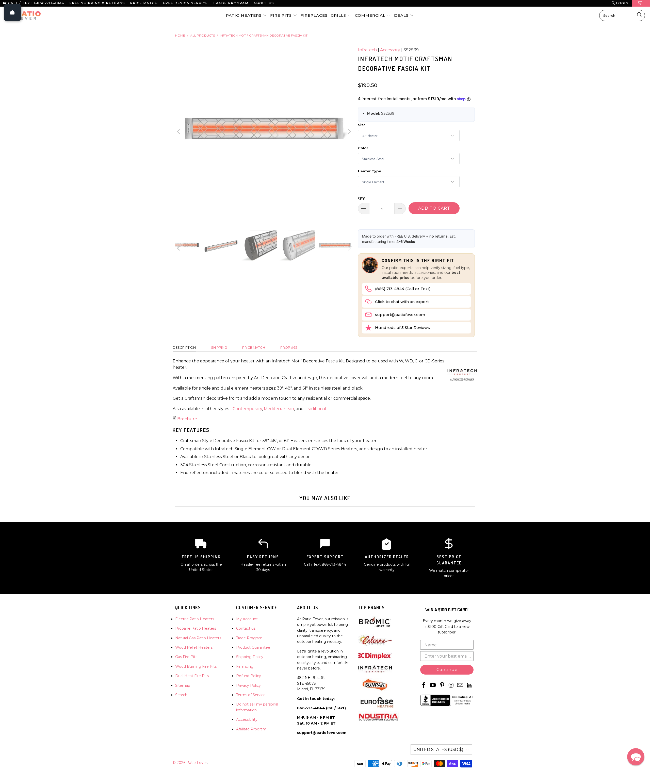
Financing (244, 666)
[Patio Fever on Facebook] (424, 685)
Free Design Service (185, 3)
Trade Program (230, 3)
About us (263, 3)
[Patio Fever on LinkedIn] (469, 685)
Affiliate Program (251, 729)
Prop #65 (288, 347)
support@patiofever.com (400, 314)
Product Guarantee (253, 647)
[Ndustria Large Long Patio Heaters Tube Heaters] (378, 722)
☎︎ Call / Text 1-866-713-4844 (33, 3)
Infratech (367, 49)
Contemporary (247, 408)
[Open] (12, 12)
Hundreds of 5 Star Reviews (402, 327)
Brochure (187, 418)
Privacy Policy (248, 685)
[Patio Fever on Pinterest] (442, 685)
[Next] (349, 132)
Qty (361, 198)
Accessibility (246, 719)
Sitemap (182, 685)
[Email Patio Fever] (460, 685)
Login (622, 3)
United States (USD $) (438, 749)
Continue (447, 669)
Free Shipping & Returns (97, 3)
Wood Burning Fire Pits (196, 666)
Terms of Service (251, 695)
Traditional (315, 408)
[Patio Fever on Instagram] (451, 685)
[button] (246, 15)
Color (363, 148)
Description (184, 347)
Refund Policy (248, 676)
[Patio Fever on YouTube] (433, 685)
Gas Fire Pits (186, 657)
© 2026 (179, 762)
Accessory (390, 49)
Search (181, 695)
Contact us (245, 628)
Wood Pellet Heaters (194, 647)
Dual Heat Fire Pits (192, 676)
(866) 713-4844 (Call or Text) (403, 288)
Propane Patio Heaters (195, 628)
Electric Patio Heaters (194, 619)
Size (362, 125)
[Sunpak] (375, 690)
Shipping (219, 347)
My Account (247, 619)
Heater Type (369, 171)
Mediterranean (279, 408)
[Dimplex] (375, 658)
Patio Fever (196, 762)
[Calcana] (375, 645)
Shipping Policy (249, 657)
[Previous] (179, 132)
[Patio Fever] (23, 15)
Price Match (144, 3)
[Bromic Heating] (375, 627)
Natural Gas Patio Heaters (198, 638)
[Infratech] (375, 671)
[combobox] (622, 15)
